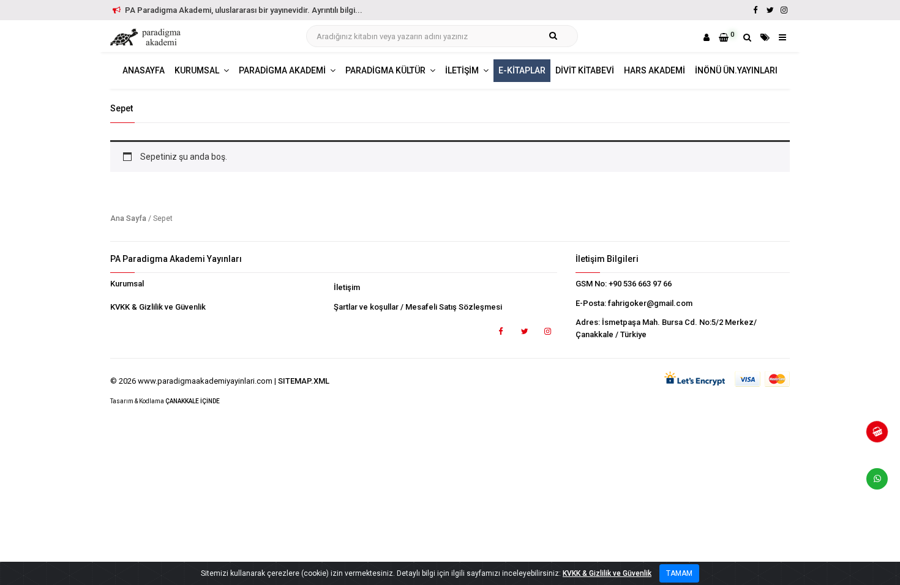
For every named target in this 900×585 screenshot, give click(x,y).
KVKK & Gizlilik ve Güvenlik (158, 306)
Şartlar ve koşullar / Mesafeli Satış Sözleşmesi (418, 306)
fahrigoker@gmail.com (650, 303)
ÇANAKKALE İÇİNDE (192, 401)
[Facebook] (755, 10)
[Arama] (747, 37)
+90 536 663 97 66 (640, 283)
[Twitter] (769, 10)
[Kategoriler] (765, 37)
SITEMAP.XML (303, 381)
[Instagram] (784, 10)
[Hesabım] (706, 37)
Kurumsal (127, 283)
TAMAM (679, 573)
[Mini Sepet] (872, 436)
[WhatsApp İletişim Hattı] (872, 483)
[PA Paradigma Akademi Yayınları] (147, 37)
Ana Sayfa (128, 218)
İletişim (347, 287)
